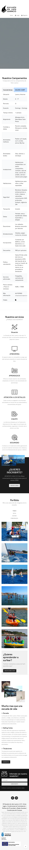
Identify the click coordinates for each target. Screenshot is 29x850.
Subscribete (14, 784)
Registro (25, 15)
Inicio (11, 15)
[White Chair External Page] (14, 595)
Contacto (6, 761)
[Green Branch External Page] (14, 574)
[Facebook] (12, 798)
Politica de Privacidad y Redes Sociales (14, 808)
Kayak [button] (14, 516)
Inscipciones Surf (9, 670)
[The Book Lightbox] (14, 638)
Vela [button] (14, 513)
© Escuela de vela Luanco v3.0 (12, 804)
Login (17, 15)
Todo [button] (14, 511)
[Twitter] (16, 798)
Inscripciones (14, 485)
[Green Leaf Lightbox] (14, 531)
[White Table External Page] (14, 617)
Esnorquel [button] (14, 518)
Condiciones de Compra (14, 810)
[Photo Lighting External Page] (14, 552)
